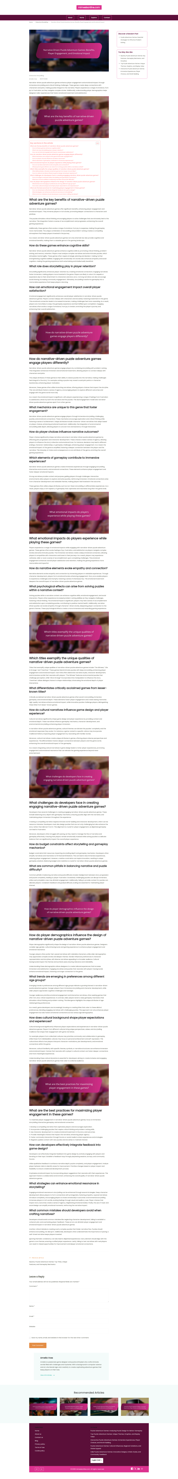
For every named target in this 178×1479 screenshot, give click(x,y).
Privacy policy (40, 1444)
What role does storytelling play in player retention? (47, 150)
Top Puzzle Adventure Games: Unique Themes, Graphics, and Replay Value (115, 1435)
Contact (107, 18)
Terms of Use (39, 1447)
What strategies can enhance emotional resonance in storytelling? (52, 192)
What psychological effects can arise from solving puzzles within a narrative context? (57, 167)
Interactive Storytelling (36, 76)
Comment (33, 1286)
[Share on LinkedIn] (139, 1469)
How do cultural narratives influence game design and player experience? (54, 173)
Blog (36, 1441)
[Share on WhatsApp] (142, 1469)
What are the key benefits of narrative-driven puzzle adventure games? (54, 146)
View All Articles (46, 1375)
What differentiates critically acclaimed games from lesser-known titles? (54, 171)
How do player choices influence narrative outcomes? (48, 158)
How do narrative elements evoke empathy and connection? (50, 165)
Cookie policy (40, 1451)
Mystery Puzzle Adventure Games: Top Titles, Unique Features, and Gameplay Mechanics (48, 1263)
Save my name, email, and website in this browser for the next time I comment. (60, 1338)
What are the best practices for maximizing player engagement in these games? (57, 188)
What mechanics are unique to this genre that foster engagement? (52, 156)
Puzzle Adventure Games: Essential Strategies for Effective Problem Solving (132, 39)
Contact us (39, 1437)
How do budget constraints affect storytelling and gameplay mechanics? (54, 177)
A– (42, 1469)
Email (31, 1316)
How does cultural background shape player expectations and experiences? (55, 186)
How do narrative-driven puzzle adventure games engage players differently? (56, 154)
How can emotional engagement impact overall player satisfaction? (53, 152)
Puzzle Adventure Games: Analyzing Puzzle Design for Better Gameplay (116, 1431)
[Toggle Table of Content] (96, 143)
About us (38, 1434)
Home (82, 18)
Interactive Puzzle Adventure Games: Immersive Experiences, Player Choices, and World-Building (133, 71)
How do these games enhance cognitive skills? (46, 148)
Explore (94, 18)
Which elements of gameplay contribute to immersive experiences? (52, 160)
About (70, 18)
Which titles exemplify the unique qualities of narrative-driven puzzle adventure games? (59, 169)
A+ (37, 1469)
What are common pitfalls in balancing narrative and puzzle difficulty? (53, 179)
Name (32, 1306)
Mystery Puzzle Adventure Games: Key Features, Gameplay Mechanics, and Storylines (133, 58)
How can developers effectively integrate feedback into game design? (53, 190)
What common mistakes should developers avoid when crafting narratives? (55, 194)
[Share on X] (135, 1469)
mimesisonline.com (89, 7)
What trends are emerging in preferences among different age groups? (54, 184)
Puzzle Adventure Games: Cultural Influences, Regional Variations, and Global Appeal (115, 1447)
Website (32, 1326)
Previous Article (38, 1258)
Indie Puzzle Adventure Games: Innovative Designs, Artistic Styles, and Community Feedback (115, 1453)
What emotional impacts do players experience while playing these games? (55, 163)
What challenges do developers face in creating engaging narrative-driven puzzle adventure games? (64, 175)
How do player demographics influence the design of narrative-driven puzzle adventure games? (62, 182)
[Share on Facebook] (132, 1469)
